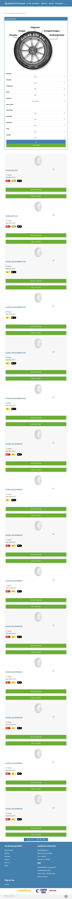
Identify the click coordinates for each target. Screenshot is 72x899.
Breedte (9, 73)
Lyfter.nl (12, 896)
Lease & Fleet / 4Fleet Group (46, 873)
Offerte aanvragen (36, 189)
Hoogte (8, 80)
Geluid (8, 135)
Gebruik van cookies (43, 859)
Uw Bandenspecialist (11, 3)
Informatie (35, 3)
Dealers (6, 859)
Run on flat (9, 104)
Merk (7, 92)
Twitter (6, 884)
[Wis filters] (36, 141)
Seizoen (8, 98)
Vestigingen (59, 3)
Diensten (44, 3)
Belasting (9, 110)
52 (37, 839)
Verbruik (9, 122)
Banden (23, 3)
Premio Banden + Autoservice (46, 867)
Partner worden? (42, 877)
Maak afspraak (8, 850)
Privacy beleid (41, 856)
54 (43, 839)
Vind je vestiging (36, 196)
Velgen (51, 3)
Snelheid (9, 116)
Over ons (7, 862)
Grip (7, 128)
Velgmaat (9, 86)
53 (40, 839)
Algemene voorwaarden (44, 853)
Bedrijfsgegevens (42, 850)
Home (6, 13)
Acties (29, 3)
